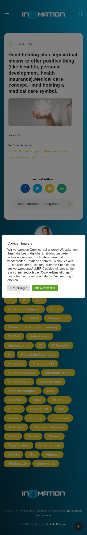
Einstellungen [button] (18, 288)
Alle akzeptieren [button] (44, 288)
